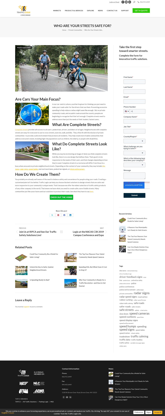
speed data (140, 317)
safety (137, 310)
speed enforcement (126, 323)
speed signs (127, 329)
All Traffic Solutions (30, 402)
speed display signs (128, 320)
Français (11, 413)
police (133, 283)
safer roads (125, 306)
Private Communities (24, 47)
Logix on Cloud (114, 2)
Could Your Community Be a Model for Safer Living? (44, 255)
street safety (135, 333)
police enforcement (127, 290)
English (4, 413)
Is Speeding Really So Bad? (40, 280)
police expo (140, 290)
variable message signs (137, 343)
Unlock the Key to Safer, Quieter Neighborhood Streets (42, 268)
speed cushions (127, 316)
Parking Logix (43, 402)
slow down (123, 314)
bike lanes (122, 271)
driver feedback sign (125, 274)
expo (144, 277)
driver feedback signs (130, 276)
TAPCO (18, 402)
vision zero (122, 346)
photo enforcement (77, 169)
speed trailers (124, 333)
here (91, 191)
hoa (120, 280)
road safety (142, 297)
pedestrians (126, 280)
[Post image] (21, 257)
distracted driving (132, 270)
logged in (27, 307)
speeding (141, 326)
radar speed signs (128, 296)
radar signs (24, 169)
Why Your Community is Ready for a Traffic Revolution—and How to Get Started (92, 283)
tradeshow (124, 336)
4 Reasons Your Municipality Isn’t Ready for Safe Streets (137, 228)
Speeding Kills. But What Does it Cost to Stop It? (93, 268)
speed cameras (139, 313)
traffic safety (124, 343)
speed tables (33, 169)
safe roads (139, 303)
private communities (126, 294)
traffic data (124, 339)
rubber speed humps (140, 300)
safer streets (136, 307)
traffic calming (139, 336)
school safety (143, 310)
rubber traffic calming (126, 303)
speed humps (127, 326)
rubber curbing (126, 300)
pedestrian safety (136, 280)
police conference (126, 287)
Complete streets (21, 130)
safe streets (126, 309)
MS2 (52, 402)
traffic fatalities (136, 340)
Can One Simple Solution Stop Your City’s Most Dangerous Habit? (138, 250)
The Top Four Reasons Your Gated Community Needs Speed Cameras (91, 255)
